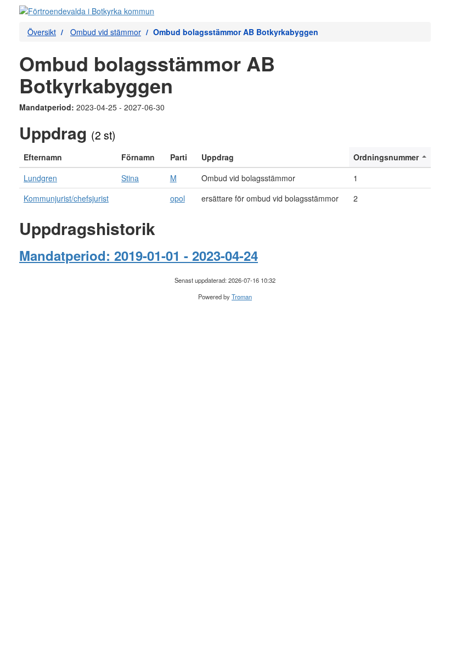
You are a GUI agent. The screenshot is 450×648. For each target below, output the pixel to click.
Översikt (41, 31)
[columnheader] (68, 157)
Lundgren (40, 177)
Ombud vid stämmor (105, 31)
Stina (130, 177)
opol (177, 198)
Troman (242, 296)
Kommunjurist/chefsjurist (66, 198)
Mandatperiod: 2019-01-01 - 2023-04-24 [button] (138, 255)
